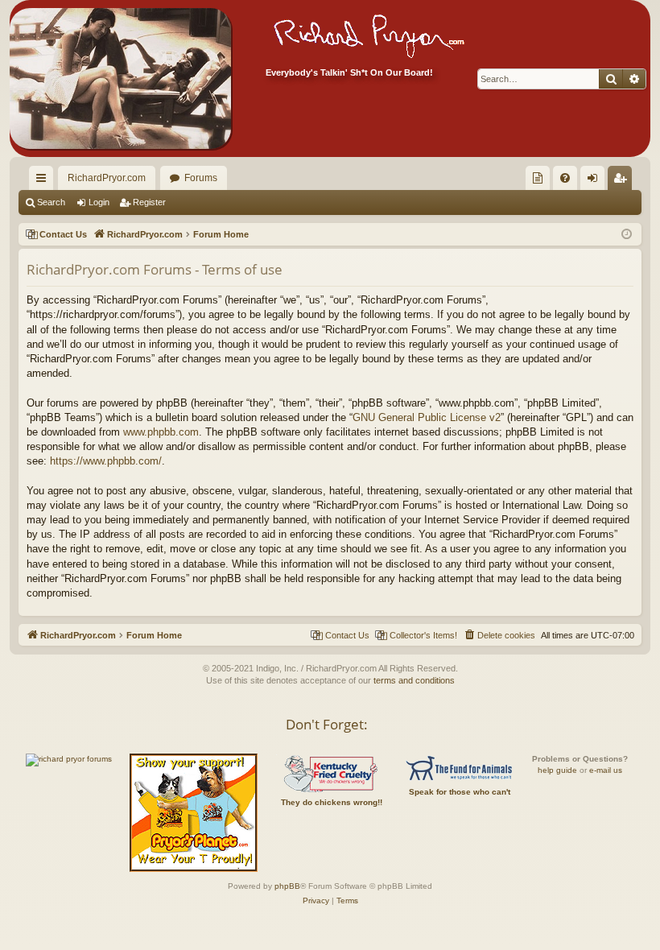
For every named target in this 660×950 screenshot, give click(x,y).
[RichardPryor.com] (120, 78)
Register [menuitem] (623, 181)
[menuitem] (538, 178)
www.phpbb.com (161, 432)
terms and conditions (414, 680)
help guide (557, 770)
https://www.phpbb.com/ (106, 461)
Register (149, 202)
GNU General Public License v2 (427, 417)
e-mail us (605, 770)
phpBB (287, 886)
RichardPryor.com (107, 178)
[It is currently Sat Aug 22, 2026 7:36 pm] (626, 234)
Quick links (44, 181)
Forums (200, 178)
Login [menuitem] (595, 181)
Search (51, 202)
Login (99, 202)
